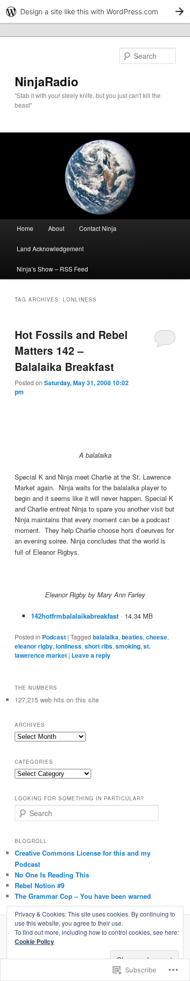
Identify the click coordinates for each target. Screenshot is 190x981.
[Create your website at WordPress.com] (95, 11)
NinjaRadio (47, 81)
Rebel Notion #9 (39, 885)
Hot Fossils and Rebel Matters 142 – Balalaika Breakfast (71, 350)
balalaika (106, 636)
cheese (156, 636)
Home (25, 228)
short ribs (98, 646)
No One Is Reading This (52, 874)
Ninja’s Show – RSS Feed (52, 268)
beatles (132, 636)
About (56, 228)
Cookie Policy (34, 941)
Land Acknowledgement (50, 248)
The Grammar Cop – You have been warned (83, 896)
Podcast (54, 636)
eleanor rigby (34, 646)
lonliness (69, 646)
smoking (128, 646)
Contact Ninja (98, 228)
